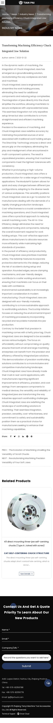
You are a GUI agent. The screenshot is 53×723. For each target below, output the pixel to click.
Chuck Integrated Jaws (29, 69)
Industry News (27, 14)
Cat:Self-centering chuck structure (26, 553)
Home (5, 14)
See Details (25, 574)
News (14, 14)
